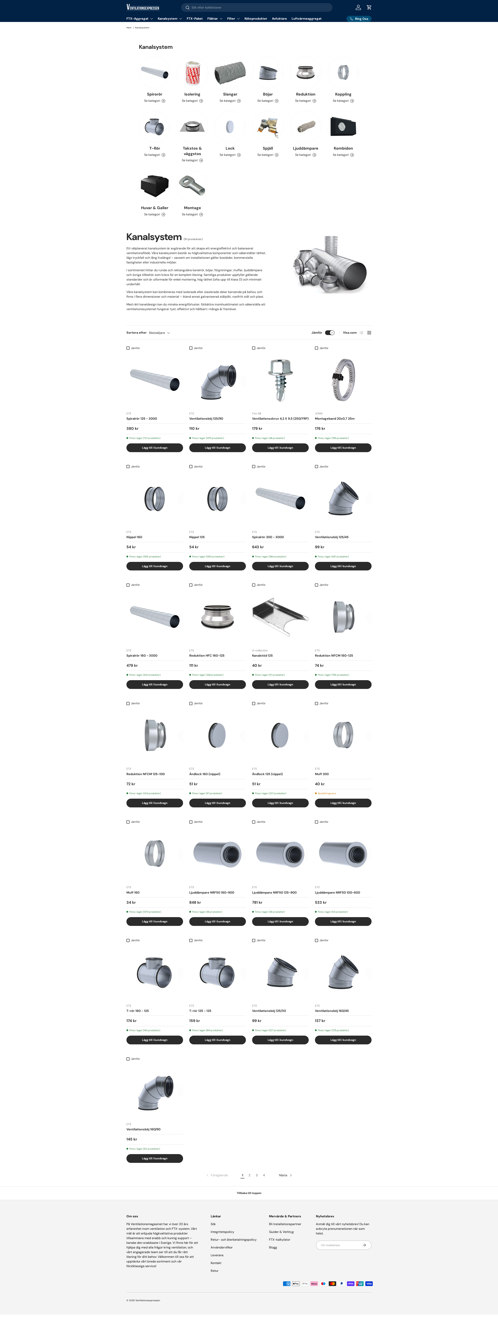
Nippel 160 (134, 537)
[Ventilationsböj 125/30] (280, 972)
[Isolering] (192, 72)
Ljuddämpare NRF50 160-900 (211, 892)
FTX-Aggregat (137, 19)
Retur (214, 1271)
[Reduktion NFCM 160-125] (343, 617)
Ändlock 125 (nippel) (267, 774)
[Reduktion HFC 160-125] (217, 617)
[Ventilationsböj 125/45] (343, 498)
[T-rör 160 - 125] (154, 972)
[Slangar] (230, 72)
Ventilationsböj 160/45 (332, 1011)
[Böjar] (267, 72)
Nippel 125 (197, 537)
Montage (192, 207)
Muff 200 (322, 774)
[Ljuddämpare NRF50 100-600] (343, 853)
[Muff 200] (343, 735)
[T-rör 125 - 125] (217, 972)
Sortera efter (136, 333)
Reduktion (305, 94)
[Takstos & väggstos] (192, 126)
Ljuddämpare (305, 148)
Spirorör (154, 94)
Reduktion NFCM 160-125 (334, 656)
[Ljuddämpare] (305, 126)
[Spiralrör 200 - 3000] (280, 498)
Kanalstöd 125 (262, 656)
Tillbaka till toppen (249, 1193)
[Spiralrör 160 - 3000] (154, 617)
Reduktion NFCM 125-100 (145, 774)
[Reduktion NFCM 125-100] (154, 735)
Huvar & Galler (154, 207)
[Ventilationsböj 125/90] (217, 380)
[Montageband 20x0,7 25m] (343, 380)
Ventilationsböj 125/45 (332, 537)
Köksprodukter (256, 19)
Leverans (217, 1255)
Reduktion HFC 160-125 (206, 656)
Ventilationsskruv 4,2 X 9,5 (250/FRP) (280, 419)
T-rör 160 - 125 (137, 1011)
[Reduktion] (305, 72)
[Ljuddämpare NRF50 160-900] (217, 853)
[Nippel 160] (154, 498)
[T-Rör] (154, 126)
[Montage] (192, 186)
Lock (230, 148)
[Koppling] (343, 72)
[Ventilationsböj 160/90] (154, 1090)
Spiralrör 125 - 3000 (141, 419)
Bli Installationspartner (285, 1224)
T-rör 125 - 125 (200, 1011)
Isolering (192, 94)
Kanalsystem (167, 19)
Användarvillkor (222, 1247)
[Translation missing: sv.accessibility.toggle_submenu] (151, 18)
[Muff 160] (154, 853)
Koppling (343, 94)
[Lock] (230, 126)
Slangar (230, 94)
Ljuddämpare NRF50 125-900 (274, 892)
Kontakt (216, 1263)
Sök (213, 1224)
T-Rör (154, 148)
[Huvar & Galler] (154, 186)
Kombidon (343, 148)
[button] (369, 7)
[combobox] (257, 7)
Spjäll (268, 148)
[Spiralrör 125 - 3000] (154, 380)
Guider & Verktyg (281, 1232)
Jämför (316, 333)
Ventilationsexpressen (147, 1300)
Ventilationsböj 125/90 (206, 419)
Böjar (268, 94)
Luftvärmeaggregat (307, 19)
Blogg (273, 1247)
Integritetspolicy (222, 1232)
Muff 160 (132, 892)
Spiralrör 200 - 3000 (268, 537)
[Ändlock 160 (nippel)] (217, 735)
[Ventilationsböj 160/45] (343, 972)
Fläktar (212, 19)
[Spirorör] (154, 72)
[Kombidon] (343, 126)
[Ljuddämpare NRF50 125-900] (280, 853)
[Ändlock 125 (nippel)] (280, 735)
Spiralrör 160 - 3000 (141, 656)
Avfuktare (279, 19)
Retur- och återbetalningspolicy (234, 1240)
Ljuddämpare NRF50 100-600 (337, 892)
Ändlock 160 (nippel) (204, 774)
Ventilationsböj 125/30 (269, 1011)
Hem (129, 27)
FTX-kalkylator (279, 1240)
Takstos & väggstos (192, 151)
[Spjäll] (267, 126)
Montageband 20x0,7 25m (335, 419)
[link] (217, 1175)
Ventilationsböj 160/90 (143, 1129)
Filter (231, 19)
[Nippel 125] (217, 498)
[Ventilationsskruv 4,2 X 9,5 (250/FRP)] (280, 380)
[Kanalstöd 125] (280, 617)
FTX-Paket (195, 19)
